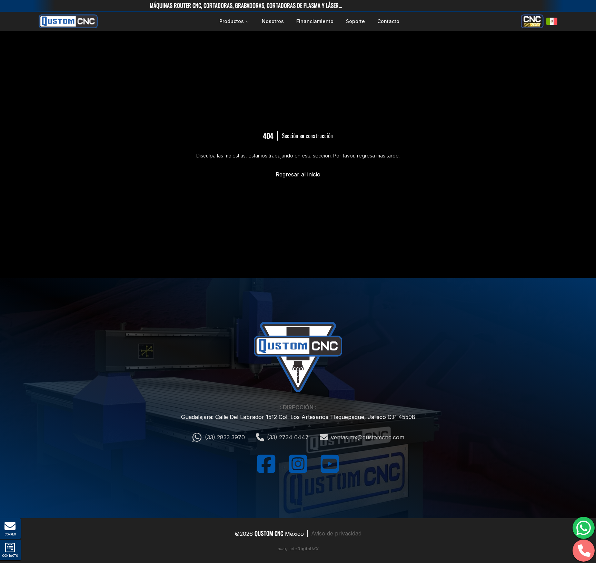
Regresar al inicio (298, 174)
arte (303, 548)
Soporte (355, 21)
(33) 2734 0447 (288, 437)
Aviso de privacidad (336, 533)
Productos (231, 21)
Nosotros (273, 21)
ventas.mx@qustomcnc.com (367, 437)
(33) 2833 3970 (225, 437)
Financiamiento (315, 21)
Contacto (388, 21)
